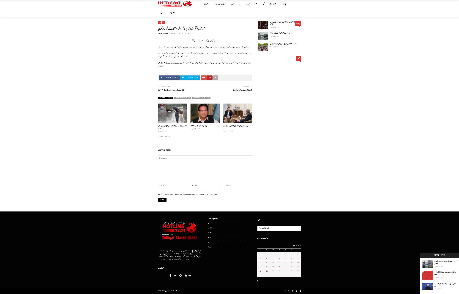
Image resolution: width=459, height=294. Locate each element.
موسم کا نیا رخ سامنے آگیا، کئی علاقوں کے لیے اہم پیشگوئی (281, 33)
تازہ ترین (172, 12)
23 (298, 267)
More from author (182, 98)
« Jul (259, 280)
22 (291, 267)
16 (298, 263)
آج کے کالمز (205, 4)
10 (260, 263)
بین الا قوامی (272, 4)
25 (267, 271)
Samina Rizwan (163, 34)
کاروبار (247, 4)
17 (260, 267)
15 (291, 263)
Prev (161, 137)
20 (279, 267)
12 (273, 263)
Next (167, 137)
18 (267, 267)
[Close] (422, 255)
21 (285, 267)
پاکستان (284, 4)
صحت (163, 22)
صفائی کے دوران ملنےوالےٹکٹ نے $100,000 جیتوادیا (445, 273)
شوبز (255, 4)
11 (267, 263)
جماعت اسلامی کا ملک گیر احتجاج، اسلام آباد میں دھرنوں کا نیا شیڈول (283, 44)
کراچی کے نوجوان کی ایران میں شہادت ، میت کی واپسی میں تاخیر (445, 262)
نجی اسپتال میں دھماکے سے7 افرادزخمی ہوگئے (242, 90)
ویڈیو (239, 4)
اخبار (232, 4)
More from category (201, 98)
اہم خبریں (163, 12)
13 (279, 263)
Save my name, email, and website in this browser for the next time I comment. (187, 194)
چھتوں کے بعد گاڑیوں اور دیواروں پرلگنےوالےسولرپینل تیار (171, 90)
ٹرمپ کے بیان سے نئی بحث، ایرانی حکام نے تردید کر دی (445, 285)
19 (273, 267)
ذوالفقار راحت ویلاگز (220, 4)
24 (260, 271)
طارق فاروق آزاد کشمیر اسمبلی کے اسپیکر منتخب (199, 126)
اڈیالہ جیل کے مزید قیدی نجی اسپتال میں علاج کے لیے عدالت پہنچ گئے (282, 23)
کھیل (263, 4)
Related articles (165, 98)
